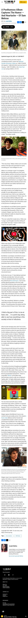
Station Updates (6, 587)
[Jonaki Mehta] (4, 548)
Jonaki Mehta (9, 21)
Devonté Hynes (14, 280)
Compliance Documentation (9, 604)
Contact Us (5, 594)
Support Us (5, 596)
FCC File (4, 602)
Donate (24, 2)
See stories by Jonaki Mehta (16, 556)
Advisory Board (6, 586)
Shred (9, 375)
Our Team (5, 585)
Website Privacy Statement (8, 605)
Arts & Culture (9, 535)
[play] (2, 616)
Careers (4, 595)
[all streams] (26, 616)
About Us (5, 584)
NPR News (18, 535)
